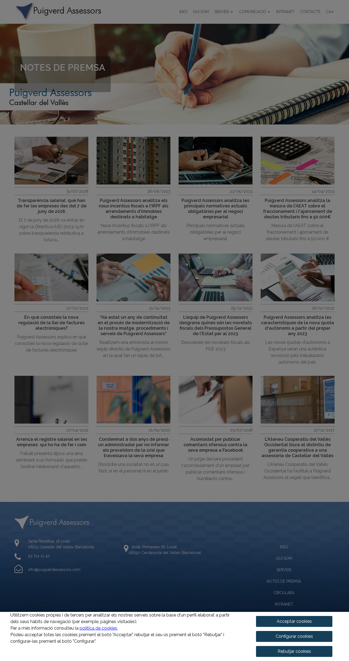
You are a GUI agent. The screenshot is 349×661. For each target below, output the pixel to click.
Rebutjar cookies (294, 651)
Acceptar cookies (294, 621)
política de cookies (98, 628)
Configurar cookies (294, 636)
